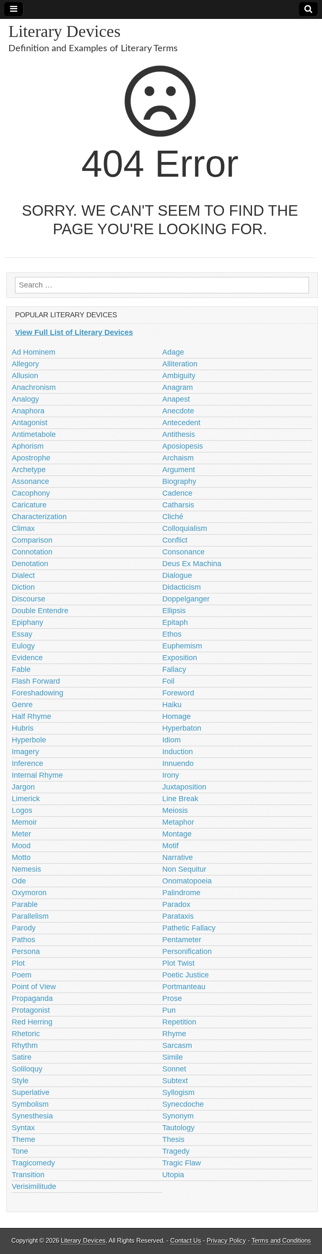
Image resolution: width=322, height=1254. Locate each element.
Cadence (177, 493)
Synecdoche (183, 1104)
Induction (177, 751)
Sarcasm (177, 1045)
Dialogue (177, 575)
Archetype (29, 469)
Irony (170, 775)
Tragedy (176, 1151)
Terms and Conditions (281, 1240)
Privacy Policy (226, 1240)
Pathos (23, 939)
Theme (23, 1139)
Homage (176, 716)
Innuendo (178, 763)
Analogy (25, 399)
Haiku (172, 704)
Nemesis (26, 869)
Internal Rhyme (37, 775)
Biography (179, 481)
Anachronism (34, 387)
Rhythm (25, 1045)
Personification (187, 951)
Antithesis (178, 434)
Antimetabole (34, 434)
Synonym (178, 1116)
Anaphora (28, 411)
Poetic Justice (185, 975)
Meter (21, 834)
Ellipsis (174, 610)
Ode (19, 881)
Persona (26, 951)
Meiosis (175, 810)
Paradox (176, 904)
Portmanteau (183, 986)
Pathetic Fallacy (189, 928)
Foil (168, 681)
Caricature (29, 505)
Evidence (27, 657)
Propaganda (32, 998)
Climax (23, 528)
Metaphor (178, 822)
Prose (172, 998)
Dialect (23, 575)
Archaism (178, 458)
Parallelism (30, 916)
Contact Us (185, 1240)
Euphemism (182, 646)
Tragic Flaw (181, 1163)
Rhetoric (26, 1033)
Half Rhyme (31, 716)
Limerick (26, 798)
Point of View (34, 986)
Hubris (23, 728)
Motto (21, 857)
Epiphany (27, 622)
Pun (169, 1010)
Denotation (30, 563)
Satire (21, 1057)
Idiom (171, 740)
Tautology (178, 1127)
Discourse (28, 599)
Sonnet (174, 1069)
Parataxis (178, 916)
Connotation (32, 552)
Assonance (30, 481)
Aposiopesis (182, 446)
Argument (178, 469)
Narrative (177, 857)
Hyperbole (29, 740)
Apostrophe (31, 458)
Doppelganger (186, 599)
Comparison (32, 540)
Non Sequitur (184, 869)
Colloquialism (184, 528)
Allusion (25, 375)
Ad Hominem (33, 352)
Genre (22, 704)
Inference (27, 763)
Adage (173, 352)
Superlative (30, 1092)
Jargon (23, 787)
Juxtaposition (184, 787)
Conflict (174, 540)
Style (20, 1080)
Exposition (179, 657)
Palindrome (181, 892)
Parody (24, 928)
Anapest (176, 399)
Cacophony (31, 493)
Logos (22, 810)
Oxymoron (29, 892)
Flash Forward (36, 681)
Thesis (173, 1139)
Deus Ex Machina (191, 563)
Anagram (177, 387)
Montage (177, 834)
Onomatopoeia (187, 881)
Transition (28, 1174)
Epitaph (175, 622)
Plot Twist (178, 963)
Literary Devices (64, 31)
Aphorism (28, 446)
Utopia (173, 1174)
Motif (170, 845)
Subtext (175, 1080)
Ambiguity (178, 375)
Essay (22, 634)
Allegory (25, 364)
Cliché (172, 516)
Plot (18, 963)
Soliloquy (27, 1069)
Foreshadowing (37, 693)
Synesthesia (32, 1116)
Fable (21, 669)
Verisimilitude (34, 1186)
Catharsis (178, 505)
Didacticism (181, 587)
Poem (21, 975)
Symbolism (30, 1104)
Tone (20, 1151)
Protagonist (31, 1010)
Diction (23, 587)
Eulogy (23, 646)
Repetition (179, 1022)
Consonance (183, 552)
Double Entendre (40, 610)
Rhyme (174, 1033)
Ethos (172, 634)
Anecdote (178, 411)
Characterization (39, 516)
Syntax (23, 1127)
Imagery (25, 751)
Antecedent (181, 422)
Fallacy (174, 669)
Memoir (24, 822)
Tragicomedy (33, 1163)
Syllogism (178, 1092)
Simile (172, 1057)
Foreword (178, 693)
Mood (21, 845)
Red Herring (32, 1022)
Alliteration (179, 364)
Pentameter (181, 939)
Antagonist (29, 422)
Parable (25, 904)
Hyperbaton (181, 728)
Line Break (180, 798)
